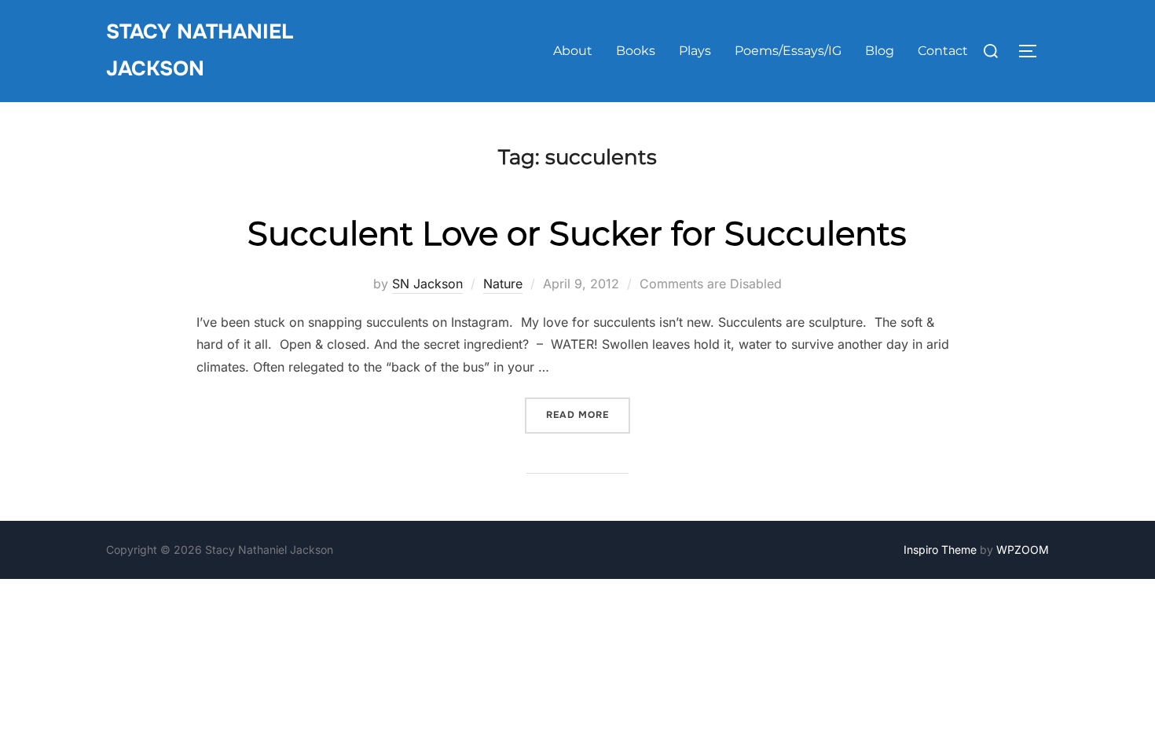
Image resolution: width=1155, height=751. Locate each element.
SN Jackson (427, 283)
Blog (879, 50)
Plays (695, 50)
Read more (588, 414)
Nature (502, 283)
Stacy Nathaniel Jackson (199, 50)
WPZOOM (1022, 549)
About (572, 50)
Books (635, 50)
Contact (943, 50)
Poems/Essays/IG (788, 50)
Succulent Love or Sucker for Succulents (577, 233)
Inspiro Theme (940, 549)
